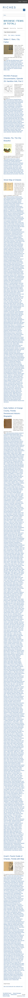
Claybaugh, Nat (7, 229)
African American (9, 99)
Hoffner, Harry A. (10, 592)
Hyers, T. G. (10, 604)
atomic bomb (11, 100)
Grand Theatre (14, 561)
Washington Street (18, 972)
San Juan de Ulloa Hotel (9, 368)
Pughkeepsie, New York (8, 733)
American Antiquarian (14, 441)
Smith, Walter (19, 775)
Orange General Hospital (16, 335)
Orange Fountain (7, 335)
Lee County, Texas (17, 627)
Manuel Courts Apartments (16, 315)
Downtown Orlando (15, 62)
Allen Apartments (7, 199)
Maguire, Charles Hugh (11, 651)
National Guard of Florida (9, 681)
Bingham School (16, 461)
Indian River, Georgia (13, 605)
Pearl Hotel (11, 353)
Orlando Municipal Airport (14, 338)
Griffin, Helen (18, 569)
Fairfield (5, 534)
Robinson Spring (7, 740)
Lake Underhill (20, 303)
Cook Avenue (12, 241)
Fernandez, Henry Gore (12, 535)
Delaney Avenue (7, 62)
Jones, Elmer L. (14, 291)
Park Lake (22, 349)
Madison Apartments (19, 312)
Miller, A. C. (11, 671)
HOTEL (9, 113)
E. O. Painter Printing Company (12, 891)
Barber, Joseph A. (14, 453)
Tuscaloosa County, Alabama (17, 820)
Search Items (20, 28)
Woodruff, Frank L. (10, 844)
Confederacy (19, 499)
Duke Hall (21, 248)
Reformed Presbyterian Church (17, 358)
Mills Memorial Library (17, 117)
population (11, 172)
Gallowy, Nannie (12, 555)
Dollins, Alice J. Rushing (16, 518)
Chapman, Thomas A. (8, 484)
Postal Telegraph (7, 947)
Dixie (5, 518)
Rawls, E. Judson (10, 736)
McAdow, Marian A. (15, 666)
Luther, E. (12, 646)
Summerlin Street (11, 383)
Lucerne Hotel (11, 311)
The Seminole (16, 812)
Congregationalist (18, 106)
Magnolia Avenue (14, 314)
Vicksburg (16, 824)
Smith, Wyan (10, 376)
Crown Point (6, 508)
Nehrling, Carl (10, 682)
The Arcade (16, 806)
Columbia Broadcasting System (17, 231)
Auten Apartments (11, 208)
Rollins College (20, 122)
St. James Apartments (10, 378)
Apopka (20, 443)
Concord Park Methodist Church (10, 235)
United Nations (7, 129)
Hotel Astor (18, 908)
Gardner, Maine (19, 555)
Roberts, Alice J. (10, 739)
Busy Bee (16, 883)
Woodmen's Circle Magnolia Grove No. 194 (12, 978)
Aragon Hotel (13, 878)
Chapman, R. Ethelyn (19, 482)
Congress (13, 500)
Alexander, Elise (7, 438)
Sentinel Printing (15, 767)
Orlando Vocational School (9, 346)
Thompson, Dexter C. (8, 814)
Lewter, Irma (15, 632)
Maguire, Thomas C (8, 655)
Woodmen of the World (8, 975)
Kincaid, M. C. (15, 617)
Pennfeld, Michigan (20, 724)
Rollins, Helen (10, 743)
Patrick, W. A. (13, 724)
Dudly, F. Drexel (18, 889)
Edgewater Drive (18, 249)
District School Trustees (17, 516)
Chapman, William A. (17, 484)
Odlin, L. (5, 694)
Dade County (20, 509)
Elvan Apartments (9, 250)
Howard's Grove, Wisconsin (14, 599)
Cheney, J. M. (17, 487)
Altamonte (18, 438)
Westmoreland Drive (8, 397)
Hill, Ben (22, 588)
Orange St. (6, 932)
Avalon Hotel (18, 208)
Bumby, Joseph (11, 883)
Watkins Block (6, 831)
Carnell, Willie (10, 476)
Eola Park (15, 895)
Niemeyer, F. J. (16, 689)
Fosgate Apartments (15, 266)
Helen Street (11, 280)
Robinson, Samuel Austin (16, 740)
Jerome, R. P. (18, 611)
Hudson (8, 600)
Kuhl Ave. (11, 916)
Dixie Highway (15, 246)
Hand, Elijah (16, 580)
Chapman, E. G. (20, 480)
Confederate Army (7, 500)
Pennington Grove (7, 725)
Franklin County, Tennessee (9, 551)
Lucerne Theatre (19, 644)
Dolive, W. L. (8, 518)
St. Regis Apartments (12, 381)
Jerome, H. (13, 611)
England (8, 531)
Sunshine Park (7, 384)
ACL (7, 875)
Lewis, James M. (7, 630)
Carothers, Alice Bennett (18, 476)
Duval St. (7, 890)
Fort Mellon (20, 549)
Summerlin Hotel (18, 798)
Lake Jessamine (12, 624)
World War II (14, 131)
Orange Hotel (6, 337)
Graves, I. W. (16, 563)
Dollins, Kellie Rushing (18, 520)
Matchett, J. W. (20, 665)
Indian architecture (20, 604)
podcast (22, 119)
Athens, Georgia (14, 447)
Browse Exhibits (6, 996)
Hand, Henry (7, 581)
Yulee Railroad (15, 850)
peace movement (16, 119)
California (10, 474)
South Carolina (14, 778)
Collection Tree (6, 994)
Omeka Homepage (17, 993)
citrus (5, 491)
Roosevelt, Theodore (16, 746)
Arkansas (17, 446)
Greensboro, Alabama (17, 566)
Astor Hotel (8, 60)
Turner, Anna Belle (7, 820)
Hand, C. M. (16, 578)
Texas (5, 806)
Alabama (12, 437)
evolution (5, 110)
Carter (17, 477)
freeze (21, 551)
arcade (18, 878)
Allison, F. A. (13, 199)
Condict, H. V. (9, 237)
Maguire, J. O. (14, 653)
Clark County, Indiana (14, 491)
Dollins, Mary (11, 522)
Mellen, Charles (18, 667)
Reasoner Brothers (18, 736)
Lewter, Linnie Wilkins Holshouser (10, 635)
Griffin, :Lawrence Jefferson (14, 567)
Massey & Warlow (17, 662)
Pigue (5, 731)
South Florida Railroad (16, 781)
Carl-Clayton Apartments (12, 219)
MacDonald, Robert (15, 647)
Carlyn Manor (20, 219)
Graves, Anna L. (7, 562)
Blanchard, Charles (19, 462)
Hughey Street (12, 284)
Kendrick (19, 613)
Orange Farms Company (18, 334)
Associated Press (12, 206)
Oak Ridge (9, 693)
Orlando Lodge (7, 936)
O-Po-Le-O (12, 331)
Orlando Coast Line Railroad (9, 708)
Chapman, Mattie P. (11, 482)
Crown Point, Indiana (13, 508)
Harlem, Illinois (16, 582)
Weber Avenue (19, 393)
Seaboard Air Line (15, 370)
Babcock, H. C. (7, 210)
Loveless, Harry (19, 643)
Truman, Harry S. (18, 127)
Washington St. (11, 972)
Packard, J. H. (17, 347)
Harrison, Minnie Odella (14, 584)
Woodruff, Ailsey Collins (12, 841)
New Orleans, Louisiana (14, 685)
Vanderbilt (17, 823)
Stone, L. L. (19, 794)
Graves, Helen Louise (9, 563)
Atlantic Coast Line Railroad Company (14, 879)
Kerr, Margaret (16, 615)
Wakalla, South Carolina (9, 825)
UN (23, 127)
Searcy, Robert (21, 759)
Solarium (15, 376)
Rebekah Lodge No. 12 (15, 947)
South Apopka (13, 777)
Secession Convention (18, 760)
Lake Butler (16, 621)
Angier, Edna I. (7, 443)
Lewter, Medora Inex (10, 636)
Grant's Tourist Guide (8, 908)
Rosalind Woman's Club (8, 951)
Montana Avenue (7, 325)
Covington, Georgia (14, 504)
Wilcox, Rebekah (9, 836)
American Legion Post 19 (12, 877)
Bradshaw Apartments (16, 213)
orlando (8, 67)
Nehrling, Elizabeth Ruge (18, 682)
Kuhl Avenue (18, 293)
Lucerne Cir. (6, 920)
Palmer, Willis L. (16, 721)
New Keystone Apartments (9, 329)
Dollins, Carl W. (17, 519)
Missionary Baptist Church (9, 673)
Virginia (20, 824)
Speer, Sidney (21, 787)
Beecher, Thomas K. (8, 458)
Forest (20, 547)
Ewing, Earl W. (12, 532)
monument (6, 118)
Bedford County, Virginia (18, 457)
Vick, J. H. (6, 824)
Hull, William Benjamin (8, 603)
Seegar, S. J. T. (20, 762)
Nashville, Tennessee (13, 680)
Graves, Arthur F (14, 562)
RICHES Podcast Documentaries (10, 122)
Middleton (6, 924)
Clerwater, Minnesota (16, 492)
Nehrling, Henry (7, 684)
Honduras (17, 594)
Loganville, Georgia (16, 640)
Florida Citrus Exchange (14, 543)
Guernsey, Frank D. (13, 275)
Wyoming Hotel (21, 400)
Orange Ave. (14, 929)
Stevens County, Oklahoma (12, 793)
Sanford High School (14, 754)
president (10, 121)
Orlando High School (15, 711)
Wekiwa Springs (13, 395)
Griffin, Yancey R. (16, 573)
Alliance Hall (10, 875)
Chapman (15, 480)
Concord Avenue (7, 234)
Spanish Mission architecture (17, 783)
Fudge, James (17, 553)
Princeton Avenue (12, 356)
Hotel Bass (20, 64)
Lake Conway (6, 623)
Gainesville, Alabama (16, 554)
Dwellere (5, 249)
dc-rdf (7, 986)
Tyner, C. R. (6, 821)
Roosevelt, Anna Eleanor (9, 123)
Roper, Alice (6, 747)
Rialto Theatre (20, 360)
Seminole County (7, 763)
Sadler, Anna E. (10, 751)
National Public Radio (12, 118)
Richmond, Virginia (15, 738)
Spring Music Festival (8, 962)
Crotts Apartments (10, 242)
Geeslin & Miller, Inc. (8, 269)
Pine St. (12, 945)
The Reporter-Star (9, 812)
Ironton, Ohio (17, 607)
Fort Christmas (10, 549)
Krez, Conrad (16, 620)
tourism (10, 127)
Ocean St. (16, 927)
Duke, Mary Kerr (7, 524)
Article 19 (21, 446)
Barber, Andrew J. (7, 453)
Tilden (8, 816)
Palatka (6, 720)
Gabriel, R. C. (14, 905)
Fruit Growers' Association (9, 553)
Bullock (21, 470)
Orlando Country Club (15, 67)
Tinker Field (21, 173)
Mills (15, 671)
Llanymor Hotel (14, 310)
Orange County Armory (8, 334)
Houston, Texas (14, 597)
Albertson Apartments (10, 196)
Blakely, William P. (10, 462)
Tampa (21, 802)
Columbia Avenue (7, 231)
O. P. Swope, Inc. (18, 331)
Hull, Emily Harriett (20, 601)
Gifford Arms (14, 269)
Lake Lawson (11, 300)
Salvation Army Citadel (19, 366)
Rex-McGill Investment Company (10, 360)
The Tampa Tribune (11, 813)
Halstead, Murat (11, 578)
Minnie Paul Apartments (18, 323)
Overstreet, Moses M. (11, 717)
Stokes (7, 964)
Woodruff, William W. (9, 848)
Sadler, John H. (17, 751)
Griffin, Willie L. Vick (9, 573)
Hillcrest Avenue (7, 281)
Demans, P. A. (20, 514)
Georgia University (7, 558)
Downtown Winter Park (14, 108)
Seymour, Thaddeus (10, 126)
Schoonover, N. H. (14, 958)
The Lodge (22, 808)
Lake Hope (21, 623)
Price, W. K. (6, 356)
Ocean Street (21, 927)
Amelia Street (19, 199)
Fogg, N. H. (11, 547)
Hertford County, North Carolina (13, 588)
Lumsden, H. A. (7, 646)
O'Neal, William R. (17, 692)
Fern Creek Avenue (18, 253)
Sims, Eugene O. (14, 774)
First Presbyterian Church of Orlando (16, 539)
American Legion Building (12, 202)
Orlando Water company (17, 712)
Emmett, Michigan (17, 530)
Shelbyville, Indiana (20, 770)
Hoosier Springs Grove (12, 596)
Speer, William (6, 789)
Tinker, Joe (6, 387)
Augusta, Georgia (17, 450)
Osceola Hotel (18, 346)
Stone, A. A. (6, 794)
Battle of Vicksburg (20, 455)
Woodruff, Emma (16, 843)
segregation (17, 125)
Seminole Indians (13, 766)
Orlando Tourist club (18, 939)
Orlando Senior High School (17, 341)
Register (25, 1)
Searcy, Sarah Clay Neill (9, 760)
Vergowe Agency (7, 391)
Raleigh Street (14, 357)
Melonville (15, 922)
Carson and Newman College (10, 477)
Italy (21, 607)
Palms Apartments (10, 349)
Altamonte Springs (7, 439)
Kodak (7, 916)
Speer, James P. (8, 787)
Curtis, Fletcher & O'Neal (12, 509)
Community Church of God (16, 233)
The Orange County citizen (9, 809)
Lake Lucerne (17, 300)
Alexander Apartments (11, 198)
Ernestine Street (7, 252)
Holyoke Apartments (14, 283)
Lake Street (10, 303)
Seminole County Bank (15, 763)
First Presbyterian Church (12, 902)
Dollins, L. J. (6, 522)
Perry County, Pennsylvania (14, 728)
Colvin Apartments (7, 233)
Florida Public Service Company (15, 264)
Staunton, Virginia (14, 792)
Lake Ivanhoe (15, 167)
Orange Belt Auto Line (8, 931)
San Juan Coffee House (8, 956)
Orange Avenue (19, 333)
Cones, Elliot (14, 499)
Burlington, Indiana (7, 472)
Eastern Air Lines (11, 249)
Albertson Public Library (11, 158)
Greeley (10, 566)
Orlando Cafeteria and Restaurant (10, 933)
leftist (8, 115)
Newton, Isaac (16, 688)
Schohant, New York (16, 756)
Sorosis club (17, 959)
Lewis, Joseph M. (14, 630)
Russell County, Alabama (9, 750)
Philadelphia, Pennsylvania (12, 729)
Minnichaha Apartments (8, 323)
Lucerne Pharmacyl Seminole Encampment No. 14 (14, 921)
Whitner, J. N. (21, 833)
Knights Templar (10, 620)
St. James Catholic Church (15, 963)
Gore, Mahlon (17, 559)
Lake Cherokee (15, 165)
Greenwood (6, 567)
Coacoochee (18, 493)
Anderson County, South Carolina (16, 442)
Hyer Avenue (9, 285)
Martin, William (11, 661)
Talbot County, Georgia (9, 802)
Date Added (17, 35)
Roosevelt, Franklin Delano (9, 125)
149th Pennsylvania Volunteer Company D (14, 433)
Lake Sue (15, 303)
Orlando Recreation (17, 339)
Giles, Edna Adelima (16, 558)
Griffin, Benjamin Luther (11, 569)
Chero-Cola (6, 885)
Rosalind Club (14, 365)
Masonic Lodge (7, 662)
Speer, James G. (19, 960)
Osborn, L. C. (6, 713)
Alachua (16, 437)
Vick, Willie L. (10, 824)
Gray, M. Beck (10, 273)
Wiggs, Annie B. (7, 835)
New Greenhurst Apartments (16, 327)
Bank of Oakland (18, 451)
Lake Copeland (11, 296)
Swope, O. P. (19, 384)
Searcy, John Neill (13, 759)
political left (6, 121)
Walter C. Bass (7, 69)
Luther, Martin (17, 646)
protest (14, 121)
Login (20, 1)
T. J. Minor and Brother (13, 801)
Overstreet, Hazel (16, 716)
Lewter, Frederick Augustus (11, 631)
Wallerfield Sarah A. (18, 825)
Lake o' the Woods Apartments (12, 302)
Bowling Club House (8, 213)
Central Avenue (17, 478)
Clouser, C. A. (6, 493)
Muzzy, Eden (6, 680)
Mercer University (12, 669)
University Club (18, 389)
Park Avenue (16, 349)
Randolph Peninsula (12, 735)
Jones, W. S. (9, 613)
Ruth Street (12, 366)
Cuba (19, 508)
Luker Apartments (10, 312)
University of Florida (18, 68)
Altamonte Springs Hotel (16, 439)
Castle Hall (21, 883)
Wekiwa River (6, 395)
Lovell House (6, 644)
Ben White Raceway (15, 60)
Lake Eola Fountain (16, 298)
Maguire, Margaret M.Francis (9, 654)
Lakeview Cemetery (16, 626)
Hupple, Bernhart (16, 603)
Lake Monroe (19, 624)
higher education (17, 111)
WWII (20, 131)
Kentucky (5, 615)
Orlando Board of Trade (17, 706)
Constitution (18, 500)
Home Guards (6, 594)
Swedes (13, 800)
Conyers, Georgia (18, 501)
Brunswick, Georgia (14, 469)
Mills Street (22, 322)
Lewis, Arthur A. (14, 628)
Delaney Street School (11, 245)
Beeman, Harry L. (7, 881)
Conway (5, 501)
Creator (12, 35)
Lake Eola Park (7, 917)
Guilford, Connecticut (14, 574)
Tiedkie (5, 816)
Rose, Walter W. (20, 365)
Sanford (8, 754)
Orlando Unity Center (8, 343)
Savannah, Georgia (8, 756)
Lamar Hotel (18, 304)
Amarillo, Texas (7, 441)
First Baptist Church (11, 898)
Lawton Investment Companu (15, 306)
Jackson (15, 608)
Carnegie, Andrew (10, 103)
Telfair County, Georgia (12, 805)
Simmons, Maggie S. (8, 773)
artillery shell (6, 100)
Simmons (13, 959)
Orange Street (11, 932)
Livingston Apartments (8, 308)
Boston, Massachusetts (19, 465)
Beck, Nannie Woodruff (8, 457)
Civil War (8, 491)
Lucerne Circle (12, 644)
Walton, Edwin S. (7, 827)
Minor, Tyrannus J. (19, 671)
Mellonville (6, 669)
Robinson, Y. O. (19, 948)
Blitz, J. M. (6, 464)
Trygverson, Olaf (9, 968)
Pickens (20, 729)
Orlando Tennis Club (8, 342)
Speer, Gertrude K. (16, 786)
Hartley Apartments (12, 279)
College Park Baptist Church (16, 229)
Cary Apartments (7, 221)
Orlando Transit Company (17, 342)
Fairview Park (6, 64)
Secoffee (5, 762)
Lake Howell (6, 624)
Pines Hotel (21, 945)
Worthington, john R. (8, 979)
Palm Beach (10, 720)
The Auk (20, 806)
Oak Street (12, 927)
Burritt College (15, 472)
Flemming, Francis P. (11, 541)
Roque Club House (18, 364)
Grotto (16, 64)
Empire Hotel (16, 250)
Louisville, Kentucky (11, 643)
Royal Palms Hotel (19, 955)
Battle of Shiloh (12, 455)
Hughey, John (13, 601)
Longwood (10, 642)
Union (10, 821)
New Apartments (18, 326)
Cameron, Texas (15, 474)
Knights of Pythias (10, 914)
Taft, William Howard (19, 126)
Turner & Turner (17, 968)
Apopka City (21, 445)
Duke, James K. (19, 523)
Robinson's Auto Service (9, 949)
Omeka (23, 996)
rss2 (22, 986)
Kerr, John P (10, 615)
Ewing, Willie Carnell (19, 532)
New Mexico (6, 685)
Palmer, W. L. (9, 721)
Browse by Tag (13, 28)
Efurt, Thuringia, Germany (12, 527)
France (12, 550)
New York (12, 686)
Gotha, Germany (7, 561)
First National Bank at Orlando (13, 260)
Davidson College (17, 512)
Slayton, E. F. (10, 374)
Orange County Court (12, 698)
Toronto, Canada (11, 817)
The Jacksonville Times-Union (13, 808)
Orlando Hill (21, 935)
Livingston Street (7, 310)
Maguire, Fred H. (7, 653)
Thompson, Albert (19, 813)
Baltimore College (10, 451)
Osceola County (16, 713)
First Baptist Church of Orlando (10, 538)
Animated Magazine (17, 99)
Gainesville (12, 64)
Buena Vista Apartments (16, 217)
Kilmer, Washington (7, 617)
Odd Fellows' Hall (12, 928)
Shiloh (9, 771)
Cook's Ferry (6, 503)
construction (6, 163)
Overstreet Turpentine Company (17, 715)
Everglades (6, 532)
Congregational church (19, 240)
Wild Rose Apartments (16, 397)
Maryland (16, 661)
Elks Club (21, 62)
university (12, 129)
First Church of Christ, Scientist (14, 900)
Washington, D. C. (18, 829)
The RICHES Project (7, 993)
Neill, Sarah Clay (19, 684)
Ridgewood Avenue (13, 362)
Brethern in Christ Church (13, 214)
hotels (5, 65)
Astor (5, 447)
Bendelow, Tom (14, 881)
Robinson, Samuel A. (11, 948)
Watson (11, 831)
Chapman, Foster (7, 481)
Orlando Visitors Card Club (16, 345)
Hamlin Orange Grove (12, 276)
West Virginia (10, 833)
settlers (20, 767)
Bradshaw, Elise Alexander (13, 466)
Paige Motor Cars (13, 940)
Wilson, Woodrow (11, 130)
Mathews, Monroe (7, 666)
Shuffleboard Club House (12, 373)
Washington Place (10, 829)
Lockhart (9, 640)
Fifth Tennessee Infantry (17, 536)
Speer (19, 785)
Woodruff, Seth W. (13, 847)
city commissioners (12, 61)
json (14, 986)
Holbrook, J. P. (6, 283)
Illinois (14, 604)
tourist (13, 127)
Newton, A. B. (17, 686)
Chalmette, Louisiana (8, 480)
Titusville (5, 817)
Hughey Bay (21, 909)
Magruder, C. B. (13, 650)
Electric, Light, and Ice (13, 163)
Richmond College (7, 738)
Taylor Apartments (7, 385)
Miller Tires (10, 924)
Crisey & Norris (20, 507)
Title (9, 35)
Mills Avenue (16, 322)
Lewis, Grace (20, 628)
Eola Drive (21, 250)
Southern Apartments (8, 377)
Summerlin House (7, 800)
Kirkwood (12, 619)
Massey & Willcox (7, 663)
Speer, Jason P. (15, 787)
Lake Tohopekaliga (18, 918)
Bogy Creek (17, 464)
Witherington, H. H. (13, 840)
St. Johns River (15, 380)
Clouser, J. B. (12, 493)
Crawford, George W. (11, 505)
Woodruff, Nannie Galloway (16, 845)
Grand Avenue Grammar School (13, 272)
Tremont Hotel (11, 387)
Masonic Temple (14, 318)
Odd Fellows (21, 693)
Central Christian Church (12, 222)
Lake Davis (16, 296)
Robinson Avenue (17, 739)
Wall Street (13, 391)
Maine (14, 657)
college (15, 103)
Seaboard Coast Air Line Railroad (16, 758)
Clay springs (9, 492)
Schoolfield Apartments (17, 369)
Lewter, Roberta (11, 638)
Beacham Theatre (7, 211)
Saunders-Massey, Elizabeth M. (16, 755)
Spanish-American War (8, 785)
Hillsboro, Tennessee (12, 589)
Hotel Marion (9, 909)
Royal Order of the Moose (16, 954)
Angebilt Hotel (11, 160)
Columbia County (14, 496)
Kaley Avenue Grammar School (10, 292)
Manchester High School (9, 658)
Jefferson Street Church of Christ (13, 289)
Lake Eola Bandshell (8, 298)
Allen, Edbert (13, 438)
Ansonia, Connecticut (14, 443)
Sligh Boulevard (17, 374)
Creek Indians (10, 507)
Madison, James (10, 648)
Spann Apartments (16, 377)
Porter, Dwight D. (18, 732)
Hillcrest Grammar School (16, 281)
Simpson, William (15, 773)
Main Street (21, 314)
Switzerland (6, 801)
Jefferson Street (16, 913)
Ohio (8, 694)
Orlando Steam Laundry (8, 939)
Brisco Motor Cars (15, 882)
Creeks (15, 507)
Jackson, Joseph (10, 609)
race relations (19, 121)
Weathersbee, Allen (17, 831)
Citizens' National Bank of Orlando (16, 489)
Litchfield (5, 640)
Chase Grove (13, 485)
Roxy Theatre (6, 366)
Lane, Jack (17, 114)
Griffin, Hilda (11, 570)
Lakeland (9, 626)
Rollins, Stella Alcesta (18, 744)
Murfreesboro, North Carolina (14, 677)
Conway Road (6, 241)
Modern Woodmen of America (12, 925)
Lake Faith (16, 623)
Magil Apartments (7, 314)
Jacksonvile (17, 609)
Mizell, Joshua (21, 673)
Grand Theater (12, 906)
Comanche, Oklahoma (13, 497)
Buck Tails (10, 470)
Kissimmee (15, 65)
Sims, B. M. (9, 774)
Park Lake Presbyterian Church (10, 350)
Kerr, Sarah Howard (8, 616)
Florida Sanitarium (7, 265)
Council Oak (11, 503)
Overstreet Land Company (9, 347)
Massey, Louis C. (12, 665)
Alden (19, 437)
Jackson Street (7, 288)
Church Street (17, 227)
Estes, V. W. (20, 252)
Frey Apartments (11, 268)
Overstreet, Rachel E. (11, 719)
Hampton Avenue (20, 276)
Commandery (21, 497)
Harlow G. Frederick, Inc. (9, 277)
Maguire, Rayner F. (19, 654)
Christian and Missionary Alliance (13, 225)
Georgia (21, 557)
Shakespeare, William (8, 769)
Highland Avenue (17, 280)
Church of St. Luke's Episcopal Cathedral (12, 886)
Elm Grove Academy (17, 528)
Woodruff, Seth (7, 847)
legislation (12, 115)
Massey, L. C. (6, 665)
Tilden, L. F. (12, 816)
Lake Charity (21, 621)
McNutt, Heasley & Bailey (12, 319)
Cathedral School (18, 160)
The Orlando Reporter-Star (13, 810)
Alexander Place (19, 198)
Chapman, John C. (15, 481)
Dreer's (7, 523)
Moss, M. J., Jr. (14, 325)
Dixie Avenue (8, 246)
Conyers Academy (11, 501)
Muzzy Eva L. (19, 678)
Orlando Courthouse (17, 171)
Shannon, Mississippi (17, 769)
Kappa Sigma (9, 65)
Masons (12, 662)
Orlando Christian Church (15, 337)
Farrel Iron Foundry (11, 534)
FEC (16, 534)
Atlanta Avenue (19, 206)
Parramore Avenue (12, 352)
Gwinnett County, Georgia (9, 577)
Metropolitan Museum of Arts (15, 670)
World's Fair (16, 848)
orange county (10, 696)
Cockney (12, 495)
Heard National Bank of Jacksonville (14, 585)
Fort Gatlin (15, 549)
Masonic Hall (10, 922)
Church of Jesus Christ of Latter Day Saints (15, 226)
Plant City (8, 732)
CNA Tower (19, 61)
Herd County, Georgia (13, 586)
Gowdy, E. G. (6, 906)
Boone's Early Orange (9, 465)
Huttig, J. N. (17, 284)
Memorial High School (11, 168)
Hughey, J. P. (7, 601)
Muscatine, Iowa (13, 678)
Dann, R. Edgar (17, 511)
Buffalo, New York (16, 470)
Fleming (5, 541)
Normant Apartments (13, 330)
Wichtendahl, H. (19, 974)
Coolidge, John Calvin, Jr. (16, 107)
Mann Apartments (7, 315)
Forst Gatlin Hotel (7, 266)
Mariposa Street (7, 316)
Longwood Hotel (15, 642)
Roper (22, 746)
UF (12, 68)
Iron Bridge (12, 607)
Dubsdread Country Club (14, 248)
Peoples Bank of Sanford (9, 727)
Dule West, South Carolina (16, 524)
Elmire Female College (8, 530)
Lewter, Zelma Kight (12, 639)
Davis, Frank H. (9, 514)
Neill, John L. (13, 684)
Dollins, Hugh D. (9, 520)
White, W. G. (15, 833)
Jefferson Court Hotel (14, 288)
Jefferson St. (9, 913)
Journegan (15, 613)
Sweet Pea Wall (13, 384)
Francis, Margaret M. (18, 550)
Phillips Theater (7, 945)
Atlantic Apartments (7, 207)
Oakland (13, 693)
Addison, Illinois (7, 437)
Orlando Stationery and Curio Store (16, 937)
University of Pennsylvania (9, 823)
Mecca (12, 667)
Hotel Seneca (15, 909)
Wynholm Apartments (13, 400)
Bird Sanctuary (20, 211)
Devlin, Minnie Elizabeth (9, 515)
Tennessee (20, 805)
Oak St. (7, 927)
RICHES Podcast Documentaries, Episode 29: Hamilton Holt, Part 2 (13, 78)
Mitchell (16, 673)
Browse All (6, 28)
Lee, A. (9, 628)
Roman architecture (8, 746)
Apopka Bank (6, 445)
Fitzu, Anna (19, 904)
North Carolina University (13, 690)
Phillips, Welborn (9, 354)
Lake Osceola (11, 114)
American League (13, 200)
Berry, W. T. (11, 461)
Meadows (9, 667)
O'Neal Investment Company (9, 333)
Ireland (19, 605)
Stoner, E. (6, 383)
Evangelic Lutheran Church (11, 897)
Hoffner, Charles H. (11, 590)
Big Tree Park (14, 211)
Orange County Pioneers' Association (16, 702)
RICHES (9, 7)
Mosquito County (14, 675)
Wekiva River (6, 832)
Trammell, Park (11, 818)
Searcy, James (7, 759)
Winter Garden (16, 836)
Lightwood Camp (19, 639)
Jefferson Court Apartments (11, 912)
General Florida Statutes (15, 557)
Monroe (5, 674)
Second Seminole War (12, 762)
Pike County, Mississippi (11, 731)
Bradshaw (6, 466)
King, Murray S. (7, 619)
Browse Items (14, 994)
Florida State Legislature (9, 111)
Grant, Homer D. (19, 906)
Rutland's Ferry (17, 750)
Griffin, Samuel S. (14, 572)
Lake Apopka (9, 295)
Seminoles (6, 767)
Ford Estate (16, 547)
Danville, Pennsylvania (8, 512)
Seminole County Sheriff (9, 765)
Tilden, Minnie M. (18, 816)
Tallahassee (6, 127)
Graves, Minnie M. (11, 565)
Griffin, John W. (17, 570)
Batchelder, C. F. (20, 210)
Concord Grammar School (16, 234)
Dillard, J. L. (9, 516)
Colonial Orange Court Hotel (16, 230)
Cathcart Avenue (14, 221)
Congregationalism (11, 106)
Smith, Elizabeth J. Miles (12, 775)
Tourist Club (9, 967)
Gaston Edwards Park (19, 268)
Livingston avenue (17, 308)
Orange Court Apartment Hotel (13, 169)
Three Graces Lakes (17, 814)
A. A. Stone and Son (12, 435)
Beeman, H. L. (15, 458)
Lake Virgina (6, 304)
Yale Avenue (6, 401)
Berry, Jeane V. (18, 460)
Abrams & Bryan (19, 435)
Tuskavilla (10, 970)
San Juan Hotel (17, 172)
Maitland (18, 657)
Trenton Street (17, 387)
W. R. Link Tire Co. (10, 971)
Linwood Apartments (17, 307)
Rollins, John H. (10, 744)
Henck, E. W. (6, 586)
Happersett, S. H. (14, 581)
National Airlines (11, 326)
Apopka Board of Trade (14, 445)
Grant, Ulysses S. (20, 561)
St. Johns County (11, 790)
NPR (19, 118)
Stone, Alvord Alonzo (13, 794)
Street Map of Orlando (12, 180)
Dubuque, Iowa (13, 523)
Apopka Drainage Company (9, 446)
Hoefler (14, 908)
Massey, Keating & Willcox (16, 663)
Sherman (5, 771)
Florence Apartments (16, 262)
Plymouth (13, 732)
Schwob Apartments (8, 370)
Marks (16, 659)
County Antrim (17, 503)
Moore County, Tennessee (12, 674)
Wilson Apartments (14, 399)
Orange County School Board (10, 704)
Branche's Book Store (12, 468)
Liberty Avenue (9, 307)
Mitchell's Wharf (16, 924)
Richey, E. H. (6, 361)
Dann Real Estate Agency (9, 511)
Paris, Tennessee (15, 723)
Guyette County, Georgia (16, 576)
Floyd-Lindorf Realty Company (18, 265)
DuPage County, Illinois (8, 526)
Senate (9, 767)
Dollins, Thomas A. (18, 522)
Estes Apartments (14, 252)
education (21, 108)
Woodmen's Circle (16, 976)
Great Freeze (18, 565)
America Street (7, 200)
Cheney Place (11, 223)
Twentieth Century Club (17, 970)
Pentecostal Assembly (19, 944)
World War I (9, 131)
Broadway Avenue (12, 215)
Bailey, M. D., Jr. (13, 210)
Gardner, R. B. (20, 905)
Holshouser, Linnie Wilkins (17, 593)
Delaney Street (11, 244)
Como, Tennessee (7, 499)
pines (7, 172)
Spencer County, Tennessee (15, 789)
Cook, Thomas (19, 241)
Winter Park (18, 130)
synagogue (13, 966)
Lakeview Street (12, 304)
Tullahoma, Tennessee (19, 818)
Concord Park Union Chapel (17, 887)
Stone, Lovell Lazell (8, 796)
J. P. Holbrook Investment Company (15, 287)
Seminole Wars (20, 766)
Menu (5, 15)
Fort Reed (9, 550)
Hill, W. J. (5, 589)
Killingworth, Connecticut (17, 616)
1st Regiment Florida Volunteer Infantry (11, 434)
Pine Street (20, 354)
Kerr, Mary (21, 615)
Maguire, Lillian (20, 653)
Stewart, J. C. (19, 381)
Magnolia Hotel (7, 650)
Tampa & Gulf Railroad (8, 804)
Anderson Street (12, 203)
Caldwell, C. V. (13, 473)
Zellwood (20, 850)
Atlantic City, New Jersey (12, 449)
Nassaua (20, 680)
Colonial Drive (6, 230)
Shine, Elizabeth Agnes (15, 771)
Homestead (12, 594)
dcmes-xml (11, 986)
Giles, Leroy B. (11, 559)
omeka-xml (18, 986)
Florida (17, 541)
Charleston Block (7, 485)
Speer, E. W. (13, 960)
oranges (11, 705)
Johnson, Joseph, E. (15, 612)
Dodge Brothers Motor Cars (9, 889)
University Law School (16, 821)
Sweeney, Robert (18, 800)
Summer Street (11, 798)
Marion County (12, 659)
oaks (17, 168)
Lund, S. (5, 922)
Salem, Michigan (14, 752)
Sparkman (16, 785)
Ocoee (16, 693)
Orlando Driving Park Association (12, 709)
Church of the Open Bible (9, 227)
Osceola (11, 713)
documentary (6, 108)
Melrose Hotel (21, 922)
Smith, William (6, 777)
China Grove (9, 488)
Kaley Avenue (20, 291)
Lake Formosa (10, 299)
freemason (17, 551)
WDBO (14, 393)
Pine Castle (15, 354)
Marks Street (13, 316)
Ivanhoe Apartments (16, 285)
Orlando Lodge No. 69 (14, 936)
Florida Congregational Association (15, 110)
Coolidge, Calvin (7, 107)
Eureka (18, 531)
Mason (18, 65)
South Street (9, 68)
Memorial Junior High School (13, 320)
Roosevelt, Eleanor (18, 123)
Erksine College (13, 531)
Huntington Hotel (14, 910)
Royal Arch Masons (11, 748)
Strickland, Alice (15, 796)
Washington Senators (8, 393)
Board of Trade (11, 464)
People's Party (20, 725)
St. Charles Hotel (16, 962)
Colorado (8, 496)
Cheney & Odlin (11, 487)
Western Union (13, 974)
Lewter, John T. (10, 634)
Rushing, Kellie (18, 748)
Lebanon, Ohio (10, 627)
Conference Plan (11, 104)
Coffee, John (17, 495)
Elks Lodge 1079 (14, 894)
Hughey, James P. (7, 910)
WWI (18, 131)
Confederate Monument (15, 161)
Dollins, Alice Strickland (8, 519)
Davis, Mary (15, 514)
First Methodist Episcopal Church (13, 164)
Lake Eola (10, 167)
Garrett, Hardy (6, 557)
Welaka (5, 833)
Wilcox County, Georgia (15, 835)
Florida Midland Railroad (12, 545)
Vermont (21, 823)
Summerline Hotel (19, 383)
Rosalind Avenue (7, 365)
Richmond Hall (12, 361)
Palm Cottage (16, 720)
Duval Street (12, 890)
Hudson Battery (14, 600)
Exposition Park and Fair (9, 253)
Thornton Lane (14, 385)
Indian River (6, 605)
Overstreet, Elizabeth (8, 716)
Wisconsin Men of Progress (9, 839)
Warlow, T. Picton (14, 827)
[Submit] (24, 10)
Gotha (21, 559)
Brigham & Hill (8, 882)
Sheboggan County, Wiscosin (10, 770)
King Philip (20, 617)
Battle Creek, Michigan (16, 454)
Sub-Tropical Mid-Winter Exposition (17, 964)
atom (5, 986)
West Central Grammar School (15, 396)
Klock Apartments (12, 293)
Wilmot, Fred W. (7, 399)
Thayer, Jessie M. (10, 806)
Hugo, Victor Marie (15, 113)
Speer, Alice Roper (8, 786)
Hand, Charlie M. (10, 580)
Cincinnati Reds (7, 161)
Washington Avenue (17, 392)
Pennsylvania (14, 725)
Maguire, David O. (20, 651)
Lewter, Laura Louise (17, 634)
